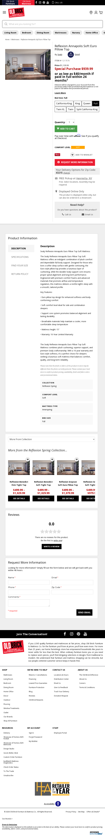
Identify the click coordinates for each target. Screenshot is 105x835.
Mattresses (60, 32)
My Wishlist (33, 741)
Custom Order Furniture (13, 757)
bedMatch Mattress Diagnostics (11, 762)
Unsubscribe (8, 775)
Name (11, 577)
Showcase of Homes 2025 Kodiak (14, 738)
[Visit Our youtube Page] (47, 2)
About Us (83, 679)
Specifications (20, 257)
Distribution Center (61, 679)
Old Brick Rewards (36, 700)
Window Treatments (11, 708)
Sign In (31, 733)
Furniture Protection (36, 687)
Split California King (87, 109)
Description (18, 248)
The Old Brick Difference (88, 675)
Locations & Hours (61, 675)
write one (58, 540)
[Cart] (101, 13)
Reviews (32, 696)
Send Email (84, 612)
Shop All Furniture (10, 721)
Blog (30, 691)
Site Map (81, 812)
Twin (70, 109)
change (66, 172)
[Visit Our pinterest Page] (44, 2)
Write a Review (51, 546)
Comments (14, 597)
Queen (86, 103)
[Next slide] (92, 472)
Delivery (7, 733)
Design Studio (9, 749)
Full (96, 103)
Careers (82, 683)
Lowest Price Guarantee (38, 683)
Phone (12, 587)
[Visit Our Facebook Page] (65, 634)
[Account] (96, 13)
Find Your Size (19, 265)
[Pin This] (57, 155)
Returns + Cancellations (38, 675)
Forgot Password (35, 737)
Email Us (88, 214)
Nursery (76, 32)
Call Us (67, 214)
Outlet (6, 712)
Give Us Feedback (61, 687)
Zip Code (56, 587)
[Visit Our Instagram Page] (71, 634)
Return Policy (19, 274)
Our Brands (8, 716)
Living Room (10, 32)
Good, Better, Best (11, 753)
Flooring (7, 704)
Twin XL (60, 109)
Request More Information (77, 162)
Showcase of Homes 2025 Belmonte (14, 744)
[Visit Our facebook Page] (36, 2)
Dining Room (43, 32)
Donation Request (61, 696)
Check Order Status (11, 767)
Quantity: (60, 122)
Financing (32, 679)
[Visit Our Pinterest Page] (78, 634)
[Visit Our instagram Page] (40, 2)
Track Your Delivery (61, 691)
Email (55, 577)
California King (64, 103)
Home (7, 39)
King (77, 103)
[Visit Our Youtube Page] (85, 634)
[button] (4, 12)
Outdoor (7, 700)
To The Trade (9, 771)
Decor (6, 696)
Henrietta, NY (84, 178)
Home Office (92, 32)
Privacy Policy (71, 812)
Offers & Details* (93, 812)
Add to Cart (67, 128)
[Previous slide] (11, 472)
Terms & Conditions (87, 687)
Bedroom (26, 32)
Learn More (60, 93)
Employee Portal (60, 733)
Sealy (60, 54)
